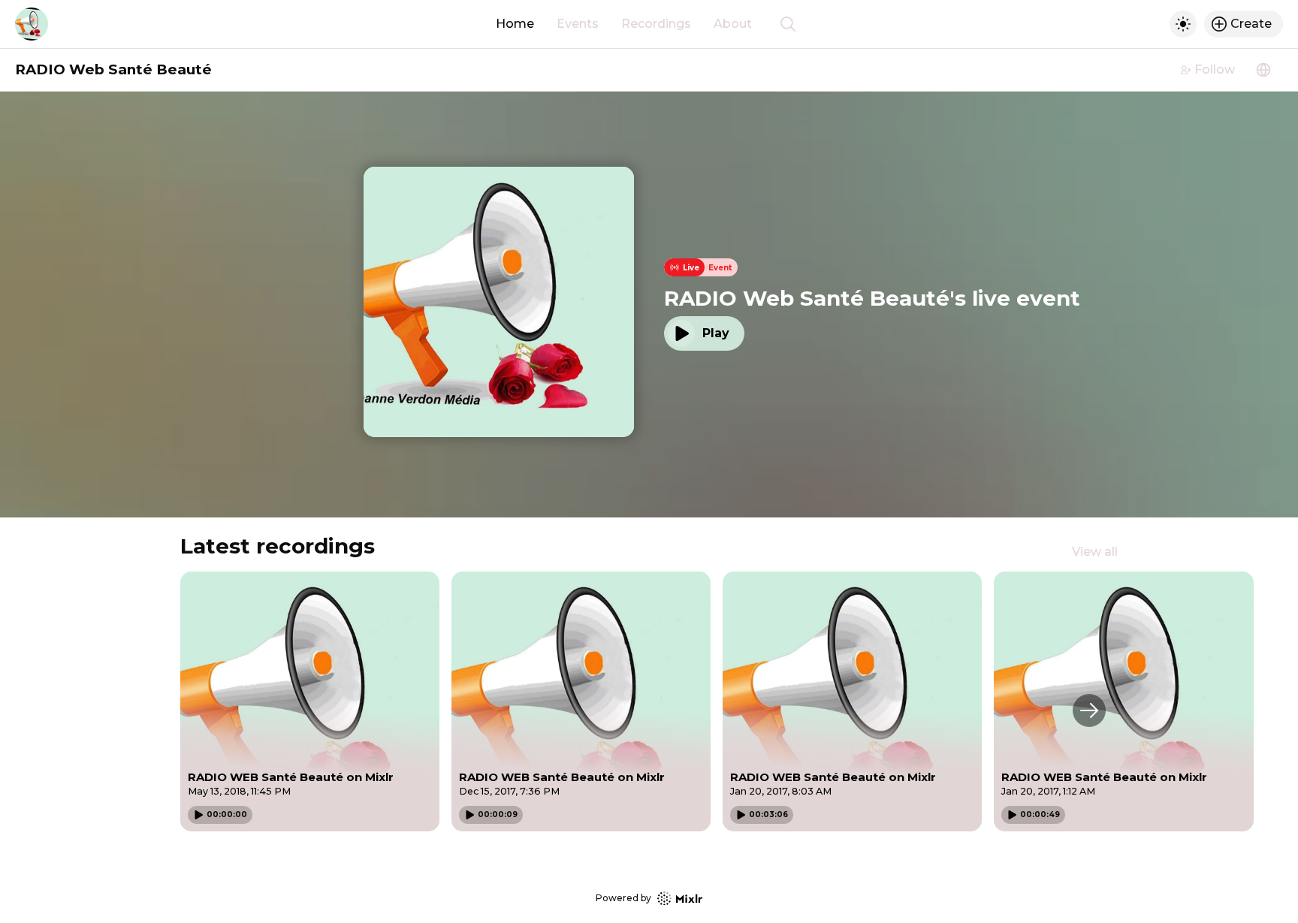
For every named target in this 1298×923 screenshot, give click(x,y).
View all (1095, 551)
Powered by (623, 897)
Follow (1214, 69)
